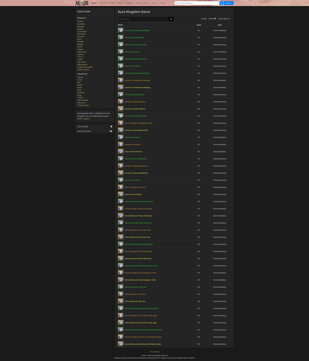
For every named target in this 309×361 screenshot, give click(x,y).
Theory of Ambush (132, 52)
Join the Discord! (84, 131)
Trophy (80, 97)
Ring (79, 95)
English (228, 3)
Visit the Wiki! (82, 126)
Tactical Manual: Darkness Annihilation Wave (143, 344)
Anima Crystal (83, 105)
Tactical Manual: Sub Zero (135, 301)
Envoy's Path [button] (142, 3)
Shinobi (80, 54)
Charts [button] (162, 3)
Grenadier (81, 34)
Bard (79, 39)
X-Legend (85, 119)
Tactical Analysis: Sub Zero (135, 294)
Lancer (80, 57)
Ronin (79, 47)
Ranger (80, 44)
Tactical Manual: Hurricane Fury (137, 237)
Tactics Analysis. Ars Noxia (135, 187)
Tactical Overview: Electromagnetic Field (141, 265)
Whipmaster (82, 64)
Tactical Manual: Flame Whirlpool (138, 258)
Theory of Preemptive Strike (136, 44)
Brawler (80, 41)
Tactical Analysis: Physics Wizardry (138, 208)
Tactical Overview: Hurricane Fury (138, 223)
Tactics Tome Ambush (133, 151)
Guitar (80, 59)
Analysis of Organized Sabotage (137, 80)
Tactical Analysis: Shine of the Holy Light (141, 315)
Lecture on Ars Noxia (133, 194)
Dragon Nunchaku (84, 67)
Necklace (81, 92)
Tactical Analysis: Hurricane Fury (138, 230)
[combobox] (197, 3)
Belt (79, 82)
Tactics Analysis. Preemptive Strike (138, 123)
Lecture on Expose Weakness (136, 173)
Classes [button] (129, 3)
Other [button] (120, 3)
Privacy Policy (154, 352)
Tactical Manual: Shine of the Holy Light (141, 322)
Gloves (80, 85)
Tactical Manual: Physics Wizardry (138, 216)
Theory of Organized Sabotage (137, 30)
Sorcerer (80, 36)
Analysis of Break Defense (135, 102)
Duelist (80, 21)
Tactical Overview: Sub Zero (136, 287)
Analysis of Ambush (132, 144)
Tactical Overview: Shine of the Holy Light (141, 308)
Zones (112, 3)
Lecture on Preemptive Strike (136, 130)
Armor (80, 80)
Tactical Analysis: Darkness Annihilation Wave (143, 337)
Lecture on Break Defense (135, 109)
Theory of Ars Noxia (132, 66)
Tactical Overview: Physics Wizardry (139, 201)
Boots (79, 87)
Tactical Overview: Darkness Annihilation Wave (143, 330)
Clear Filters (223, 19)
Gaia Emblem (82, 100)
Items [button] (93, 3)
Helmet (80, 77)
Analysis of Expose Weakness (136, 166)
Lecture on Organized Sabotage (137, 87)
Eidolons (104, 3)
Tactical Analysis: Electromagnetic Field (140, 273)
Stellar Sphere (83, 69)
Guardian (81, 24)
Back (79, 90)
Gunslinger (82, 31)
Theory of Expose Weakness (136, 59)
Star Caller (81, 62)
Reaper (80, 49)
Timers (154, 3)
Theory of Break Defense (134, 37)
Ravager (80, 26)
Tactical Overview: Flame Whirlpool (139, 244)
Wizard (80, 29)
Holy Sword (82, 52)
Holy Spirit (81, 102)
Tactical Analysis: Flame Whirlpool (138, 251)
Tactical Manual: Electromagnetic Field (140, 280)
